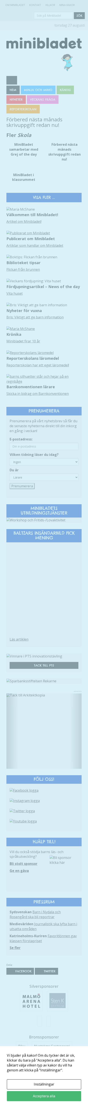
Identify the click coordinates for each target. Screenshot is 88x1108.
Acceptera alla (44, 1096)
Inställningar (44, 1084)
